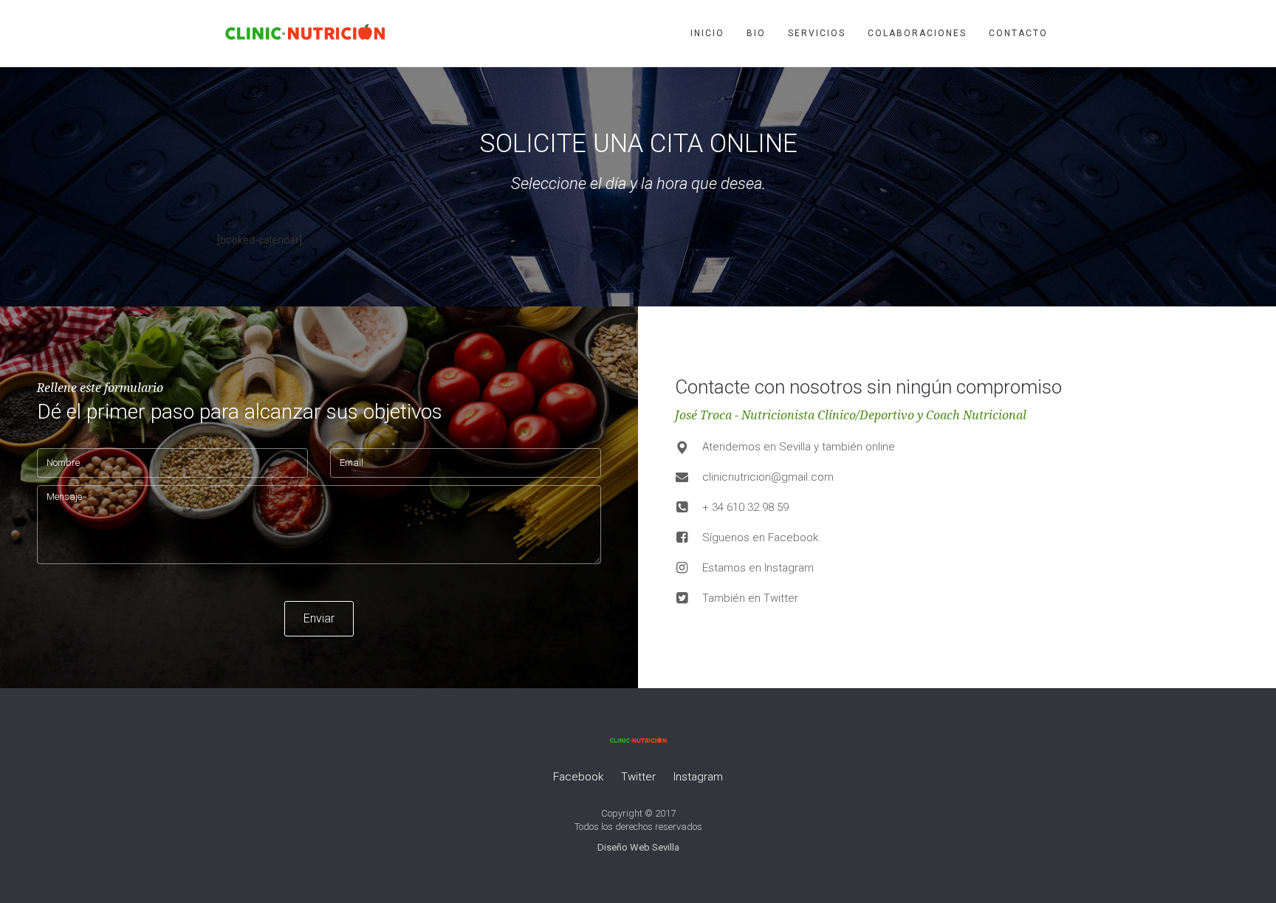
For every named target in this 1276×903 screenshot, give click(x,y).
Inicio (707, 33)
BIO (756, 33)
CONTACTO (1018, 33)
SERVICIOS (816, 33)
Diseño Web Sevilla (638, 847)
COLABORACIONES (917, 33)
